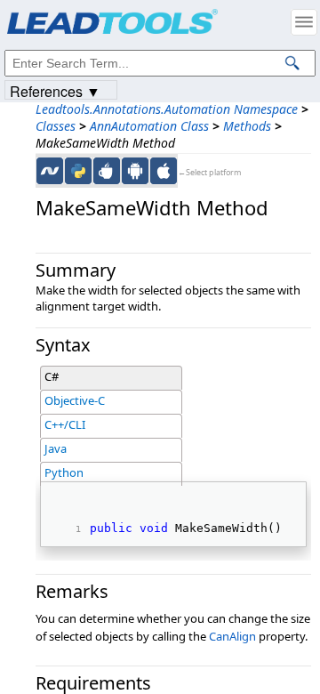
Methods (247, 125)
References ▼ (55, 90)
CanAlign (232, 636)
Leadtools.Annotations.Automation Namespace (167, 109)
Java (55, 448)
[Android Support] (135, 170)
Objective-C (74, 400)
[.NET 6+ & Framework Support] (49, 170)
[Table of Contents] (304, 22)
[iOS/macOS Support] (163, 170)
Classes (56, 125)
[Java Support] (106, 170)
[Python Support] (78, 170)
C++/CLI (64, 424)
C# (51, 376)
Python (64, 472)
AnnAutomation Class (149, 125)
